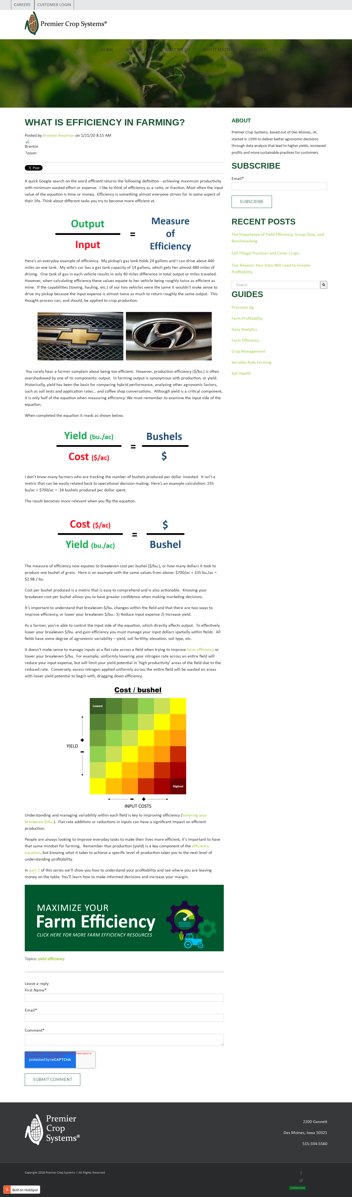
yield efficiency (51, 959)
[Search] (323, 285)
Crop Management (248, 351)
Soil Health (241, 373)
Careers (22, 5)
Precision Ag (243, 307)
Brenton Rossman (58, 135)
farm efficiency (200, 650)
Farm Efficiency (245, 340)
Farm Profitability (247, 318)
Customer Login (54, 5)
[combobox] (276, 285)
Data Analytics (244, 329)
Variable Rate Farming (252, 362)
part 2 (34, 870)
